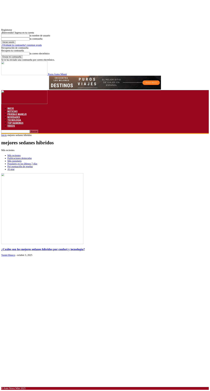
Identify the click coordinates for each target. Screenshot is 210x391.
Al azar (10, 169)
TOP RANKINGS (15, 123)
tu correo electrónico (40, 53)
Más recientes (14, 155)
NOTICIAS (12, 111)
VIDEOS (11, 125)
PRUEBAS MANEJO (17, 114)
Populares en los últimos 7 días (22, 163)
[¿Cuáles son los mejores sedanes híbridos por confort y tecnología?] (42, 243)
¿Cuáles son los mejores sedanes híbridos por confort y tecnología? (43, 249)
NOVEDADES (13, 117)
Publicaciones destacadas (19, 158)
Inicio (4, 135)
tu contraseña (36, 38)
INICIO (10, 108)
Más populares (14, 161)
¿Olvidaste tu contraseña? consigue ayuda (21, 45)
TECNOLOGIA (14, 120)
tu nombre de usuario (40, 35)
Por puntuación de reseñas (20, 166)
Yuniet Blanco (8, 255)
